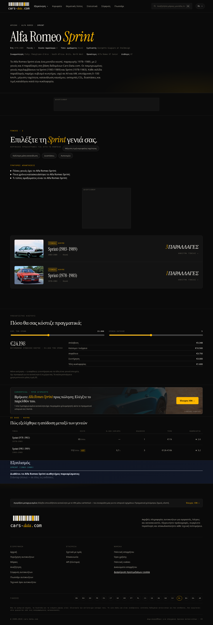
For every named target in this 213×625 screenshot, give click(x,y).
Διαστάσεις (49, 155)
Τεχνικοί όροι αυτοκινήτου (23, 582)
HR (124, 598)
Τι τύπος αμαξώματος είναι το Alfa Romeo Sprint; (40, 178)
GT (131, 54)
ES (104, 598)
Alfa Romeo (27, 25)
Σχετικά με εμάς (74, 552)
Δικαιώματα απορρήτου (125, 567)
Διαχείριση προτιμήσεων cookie (132, 572)
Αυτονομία (65, 155)
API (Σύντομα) (73, 562)
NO (166, 598)
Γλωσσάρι (119, 6)
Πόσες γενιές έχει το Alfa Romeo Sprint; (34, 170)
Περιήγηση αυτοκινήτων (22, 557)
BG (186, 598)
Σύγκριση (105, 6)
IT (111, 598)
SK (152, 598)
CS (145, 598)
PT (131, 598)
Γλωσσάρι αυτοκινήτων (21, 577)
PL (138, 598)
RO (83, 598)
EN (76, 598)
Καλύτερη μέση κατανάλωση (25, 155)
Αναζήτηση (15, 567)
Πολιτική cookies (122, 562)
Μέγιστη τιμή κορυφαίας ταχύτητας (81, 148)
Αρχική (13, 25)
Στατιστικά (92, 6)
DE (90, 598)
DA (193, 598)
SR (118, 598)
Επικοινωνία (72, 557)
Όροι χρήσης (120, 557)
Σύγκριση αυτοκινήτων (21, 572)
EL (179, 598)
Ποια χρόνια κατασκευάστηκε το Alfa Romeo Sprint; (41, 174)
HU (159, 598)
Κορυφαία (57, 6)
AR (200, 598)
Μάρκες (14, 562)
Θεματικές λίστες (74, 6)
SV (172, 598)
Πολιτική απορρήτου (124, 552)
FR (97, 598)
